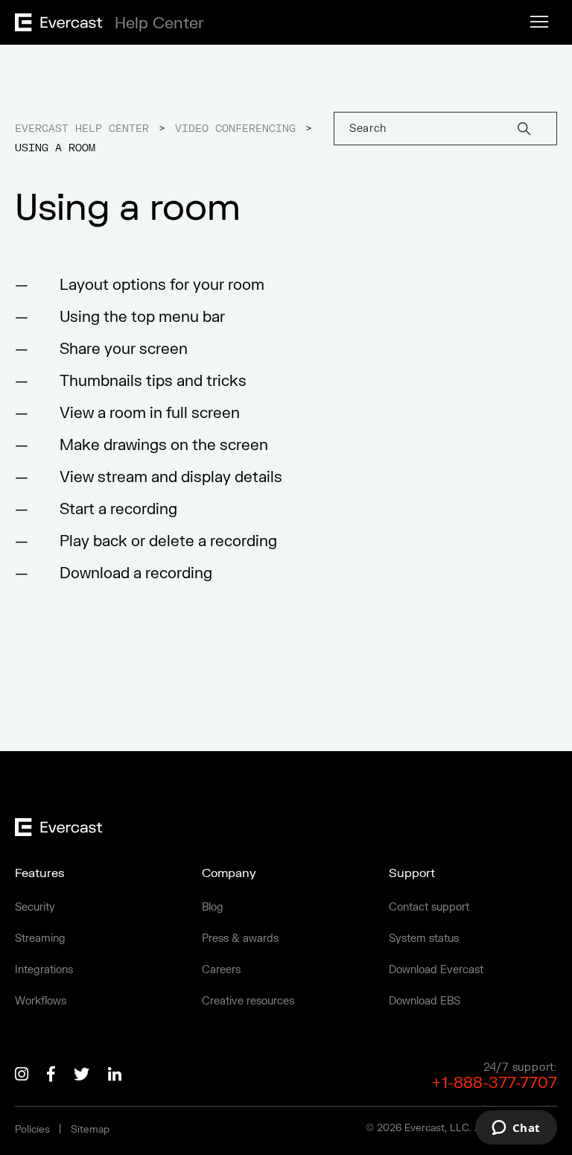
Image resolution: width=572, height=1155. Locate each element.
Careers (221, 969)
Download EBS (424, 1001)
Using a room (55, 148)
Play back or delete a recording (168, 541)
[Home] (105, 27)
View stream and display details (171, 477)
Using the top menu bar (142, 317)
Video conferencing (235, 129)
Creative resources (248, 1001)
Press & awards (240, 938)
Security (35, 907)
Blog (212, 907)
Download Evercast (436, 969)
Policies (32, 1130)
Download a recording (136, 573)
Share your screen (124, 349)
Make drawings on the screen (164, 445)
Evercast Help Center (82, 129)
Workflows (40, 1001)
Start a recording (118, 509)
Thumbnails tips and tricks (153, 381)
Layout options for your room (162, 285)
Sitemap (90, 1130)
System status (424, 938)
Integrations (44, 969)
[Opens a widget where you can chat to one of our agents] (515, 1129)
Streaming (40, 938)
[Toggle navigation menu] (539, 22)
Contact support (429, 907)
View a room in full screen (150, 413)
